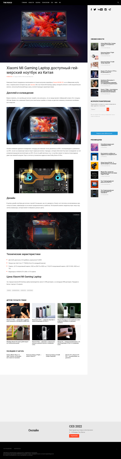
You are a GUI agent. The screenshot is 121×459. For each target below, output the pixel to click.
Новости (31, 2)
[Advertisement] (37, 365)
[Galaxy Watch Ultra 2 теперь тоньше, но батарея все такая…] (94, 46)
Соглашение (7, 448)
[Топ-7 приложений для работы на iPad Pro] (94, 184)
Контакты (17, 448)
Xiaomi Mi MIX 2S (58, 82)
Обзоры (38, 2)
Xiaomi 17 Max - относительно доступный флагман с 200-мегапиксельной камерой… (109, 90)
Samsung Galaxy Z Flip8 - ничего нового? (107, 53)
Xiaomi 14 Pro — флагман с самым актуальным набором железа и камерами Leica (43, 343)
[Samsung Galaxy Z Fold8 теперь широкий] (94, 65)
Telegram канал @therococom (104, 133)
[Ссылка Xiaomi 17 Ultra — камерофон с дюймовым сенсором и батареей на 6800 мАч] (18, 310)
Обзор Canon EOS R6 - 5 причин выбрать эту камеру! (108, 163)
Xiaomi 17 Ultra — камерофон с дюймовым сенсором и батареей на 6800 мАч (18, 320)
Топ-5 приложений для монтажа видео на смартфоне (107, 191)
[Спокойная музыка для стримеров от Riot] (94, 147)
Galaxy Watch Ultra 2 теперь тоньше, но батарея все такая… (108, 44)
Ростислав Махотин (28, 76)
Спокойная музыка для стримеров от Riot (107, 144)
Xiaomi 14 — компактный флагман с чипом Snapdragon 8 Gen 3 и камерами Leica (69, 343)
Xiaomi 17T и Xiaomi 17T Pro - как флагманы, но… (109, 71)
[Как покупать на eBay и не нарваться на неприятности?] (94, 156)
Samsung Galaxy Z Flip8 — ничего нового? (33, 355)
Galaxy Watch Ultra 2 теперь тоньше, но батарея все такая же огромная (14, 356)
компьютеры (15, 290)
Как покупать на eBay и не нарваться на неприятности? (109, 154)
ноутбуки (30, 290)
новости (23, 290)
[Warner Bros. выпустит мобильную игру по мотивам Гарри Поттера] (94, 175)
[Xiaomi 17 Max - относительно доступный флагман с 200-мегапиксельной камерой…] (94, 92)
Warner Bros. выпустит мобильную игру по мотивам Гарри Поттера (109, 173)
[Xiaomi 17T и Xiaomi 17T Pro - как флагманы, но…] (94, 74)
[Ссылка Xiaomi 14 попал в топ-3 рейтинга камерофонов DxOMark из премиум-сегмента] (69, 310)
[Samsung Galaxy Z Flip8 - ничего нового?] (94, 56)
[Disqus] (44, 397)
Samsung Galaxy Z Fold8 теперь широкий (53, 355)
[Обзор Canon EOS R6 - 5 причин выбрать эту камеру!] (94, 166)
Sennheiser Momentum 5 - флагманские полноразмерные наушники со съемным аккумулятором (109, 82)
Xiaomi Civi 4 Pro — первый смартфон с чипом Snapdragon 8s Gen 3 (43, 320)
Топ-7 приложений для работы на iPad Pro (107, 181)
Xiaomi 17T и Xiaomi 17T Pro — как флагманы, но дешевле (72, 356)
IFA (60, 2)
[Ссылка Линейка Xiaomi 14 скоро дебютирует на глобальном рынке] (18, 332)
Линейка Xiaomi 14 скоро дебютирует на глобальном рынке (17, 342)
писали (32, 84)
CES (52, 2)
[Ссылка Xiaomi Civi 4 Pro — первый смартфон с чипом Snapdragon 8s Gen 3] (43, 310)
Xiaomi (9, 290)
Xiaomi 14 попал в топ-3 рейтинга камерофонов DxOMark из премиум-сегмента (69, 321)
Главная (24, 2)
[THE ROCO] (7, 2)
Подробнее (74, 435)
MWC (56, 2)
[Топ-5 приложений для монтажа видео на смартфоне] (94, 193)
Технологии (45, 2)
